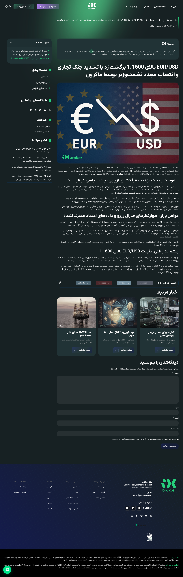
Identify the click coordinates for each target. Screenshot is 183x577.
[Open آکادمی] (142, 6)
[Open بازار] (172, 6)
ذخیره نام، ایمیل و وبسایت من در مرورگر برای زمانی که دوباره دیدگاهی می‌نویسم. (144, 439)
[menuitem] (7, 6)
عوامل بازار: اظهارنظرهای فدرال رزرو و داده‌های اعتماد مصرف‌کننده (28, 55)
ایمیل (176, 418)
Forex (153, 20)
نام (177, 408)
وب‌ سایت (175, 429)
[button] (145, 283)
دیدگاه (175, 373)
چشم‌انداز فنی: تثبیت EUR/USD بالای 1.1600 (29, 58)
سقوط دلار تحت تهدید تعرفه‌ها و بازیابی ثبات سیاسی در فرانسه (28, 51)
